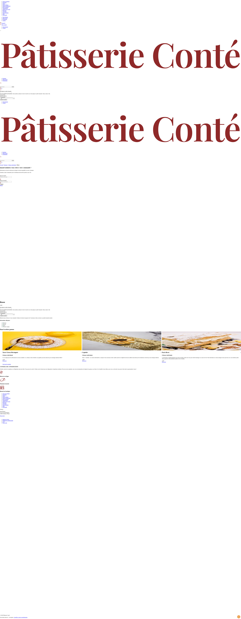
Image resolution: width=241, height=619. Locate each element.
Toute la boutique (6, 1)
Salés (4, 13)
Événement (5, 19)
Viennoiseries (5, 8)
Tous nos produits (6, 393)
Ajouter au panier (4, 99)
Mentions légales (6, 419)
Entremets (4, 2)
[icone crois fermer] (1, 159)
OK (13, 86)
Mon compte (4, 24)
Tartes (4, 3)
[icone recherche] (0, 156)
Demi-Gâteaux (5, 4)
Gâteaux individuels (6, 6)
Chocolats (4, 11)
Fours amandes (5, 12)
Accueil (1, 165)
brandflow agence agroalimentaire (20, 617)
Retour (1, 185)
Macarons (4, 10)
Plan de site (5, 422)
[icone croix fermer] (1, 85)
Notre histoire (5, 17)
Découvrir (10, 360)
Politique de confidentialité (8, 420)
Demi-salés (5, 15)
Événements (5, 80)
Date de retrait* (3, 175)
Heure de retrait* (3, 180)
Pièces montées (6, 7)
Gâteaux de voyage (6, 9)
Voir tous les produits (7, 364)
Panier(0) (3, 23)
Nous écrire (2, 415)
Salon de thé (5, 18)
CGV (4, 421)
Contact (4, 20)
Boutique (4, 78)
